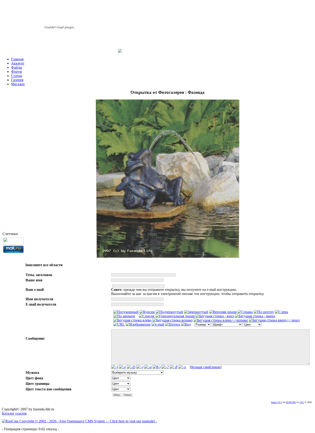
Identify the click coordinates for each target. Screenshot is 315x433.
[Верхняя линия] (223, 312)
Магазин (18, 84)
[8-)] (156, 367)
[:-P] (174, 367)
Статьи (16, 76)
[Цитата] (172, 324)
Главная (17, 59)
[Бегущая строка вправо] (172, 320)
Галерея (17, 80)
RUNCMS (291, 402)
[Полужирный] (126, 312)
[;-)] (139, 367)
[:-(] (122, 367)
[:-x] (182, 367)
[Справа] (245, 312)
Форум (16, 72)
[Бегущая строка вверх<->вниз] (274, 320)
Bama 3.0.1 (276, 402)
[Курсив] (147, 312)
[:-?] (165, 367)
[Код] (186, 324)
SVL (302, 402)
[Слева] (281, 312)
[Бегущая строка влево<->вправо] (220, 320)
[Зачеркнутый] (196, 312)
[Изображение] (138, 324)
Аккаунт (17, 63)
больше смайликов (205, 367)
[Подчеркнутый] (169, 312)
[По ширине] (124, 316)
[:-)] (114, 367)
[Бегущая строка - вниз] (215, 316)
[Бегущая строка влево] (132, 320)
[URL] (119, 324)
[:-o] (148, 367)
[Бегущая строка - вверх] (255, 316)
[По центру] (264, 312)
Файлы (16, 67)
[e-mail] (158, 324)
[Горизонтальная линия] (175, 316)
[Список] (147, 316)
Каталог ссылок (14, 413)
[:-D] (131, 367)
